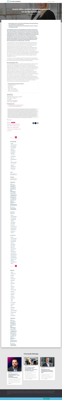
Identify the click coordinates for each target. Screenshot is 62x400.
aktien (11, 184)
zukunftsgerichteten (13, 209)
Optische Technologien (14, 310)
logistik (11, 125)
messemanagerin (15, 127)
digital (11, 190)
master (18, 125)
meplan (8, 127)
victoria (8, 130)
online (13, 198)
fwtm (19, 124)
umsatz (13, 203)
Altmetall (14, 184)
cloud (13, 324)
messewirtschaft (10, 129)
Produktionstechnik (13, 312)
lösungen (15, 196)
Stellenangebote (13, 315)
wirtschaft (12, 343)
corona (11, 189)
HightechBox (13, 235)
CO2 (15, 324)
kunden (13, 195)
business (13, 124)
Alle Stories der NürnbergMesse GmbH (15, 106)
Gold (14, 192)
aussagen (12, 186)
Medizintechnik (13, 307)
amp (14, 185)
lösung (13, 196)
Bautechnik (12, 275)
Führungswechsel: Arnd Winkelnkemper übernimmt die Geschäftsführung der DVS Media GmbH (47, 371)
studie (15, 202)
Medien (12, 305)
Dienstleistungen (13, 278)
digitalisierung (12, 191)
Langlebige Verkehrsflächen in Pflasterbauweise (13, 167)
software (12, 202)
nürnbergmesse (15, 129)
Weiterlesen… (10, 383)
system (11, 203)
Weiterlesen (47, 398)
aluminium (11, 185)
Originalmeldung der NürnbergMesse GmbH (16, 105)
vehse (20, 129)
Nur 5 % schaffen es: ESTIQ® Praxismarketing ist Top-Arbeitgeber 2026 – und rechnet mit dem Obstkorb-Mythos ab (31, 369)
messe (11, 127)
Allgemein (12, 272)
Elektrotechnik (13, 280)
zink (14, 343)
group (8, 125)
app (15, 185)
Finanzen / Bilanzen (13, 289)
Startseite (49, 1)
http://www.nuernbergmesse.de (13, 91)
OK (44, 398)
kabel (10, 195)
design (15, 189)
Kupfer (16, 195)
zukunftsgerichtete (13, 208)
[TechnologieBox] (13, 1)
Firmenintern (13, 122)
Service (53, 1)
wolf (10, 130)
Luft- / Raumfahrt (13, 302)
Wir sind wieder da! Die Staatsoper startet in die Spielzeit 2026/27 (14, 228)
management (14, 125)
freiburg (16, 124)
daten (13, 189)
